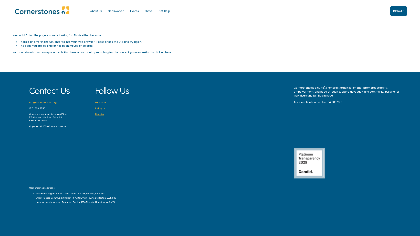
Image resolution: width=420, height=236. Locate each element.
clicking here (68, 52)
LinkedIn (99, 114)
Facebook (100, 102)
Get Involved (116, 11)
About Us (96, 11)
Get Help (164, 11)
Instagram (100, 108)
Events (134, 11)
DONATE (398, 11)
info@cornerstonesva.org (43, 102)
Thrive (149, 11)
